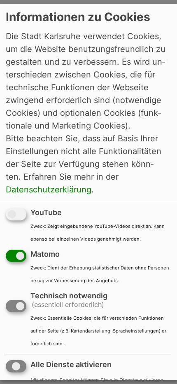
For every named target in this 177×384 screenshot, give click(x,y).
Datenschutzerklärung (48, 189)
